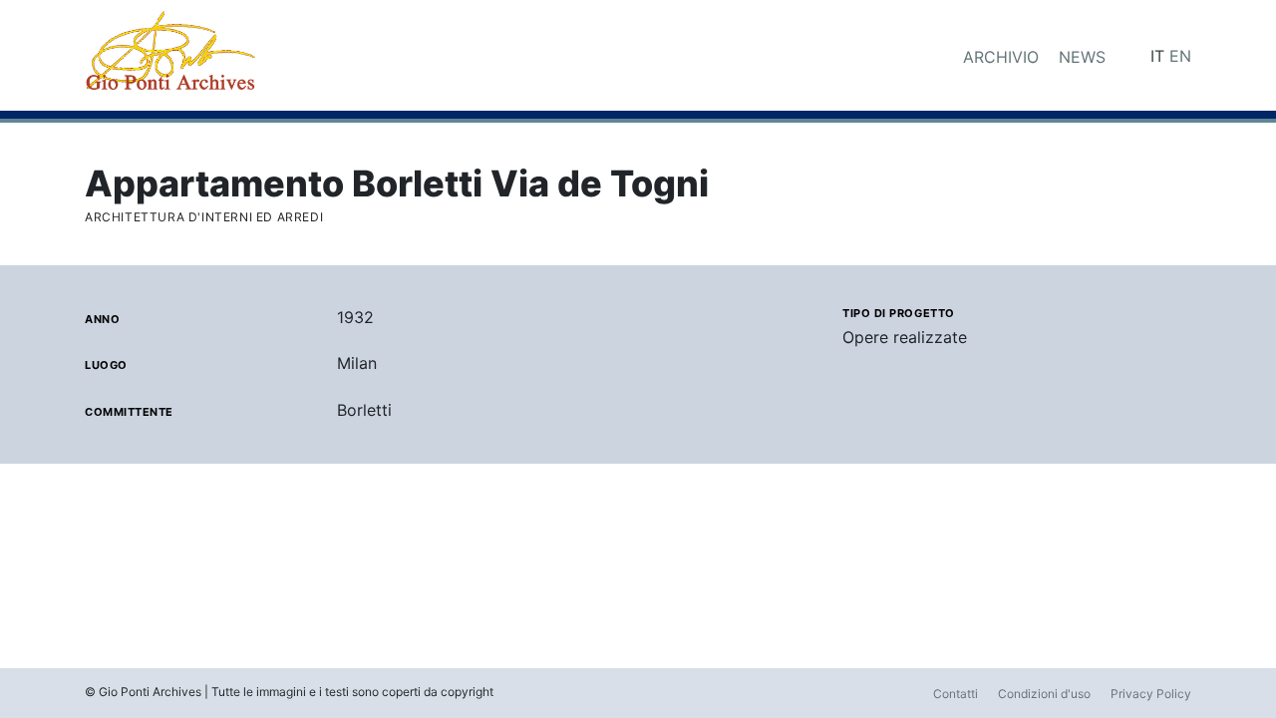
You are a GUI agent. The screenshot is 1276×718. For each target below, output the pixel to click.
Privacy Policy (1151, 693)
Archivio (1001, 57)
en (1180, 56)
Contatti (955, 693)
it (1157, 56)
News (1082, 57)
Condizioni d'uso (1044, 693)
